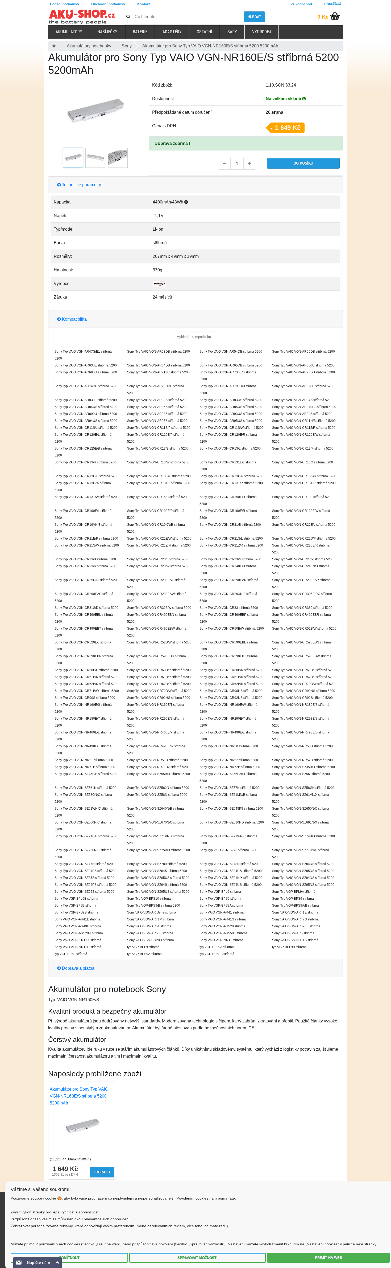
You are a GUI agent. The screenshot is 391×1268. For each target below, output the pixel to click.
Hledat (254, 17)
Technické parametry (81, 184)
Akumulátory (69, 31)
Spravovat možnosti (197, 1258)
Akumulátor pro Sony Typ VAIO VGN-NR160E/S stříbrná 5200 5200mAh (79, 1096)
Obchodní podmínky (108, 4)
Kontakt (143, 4)
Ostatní (204, 31)
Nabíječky (107, 31)
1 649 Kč (288, 127)
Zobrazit (102, 1172)
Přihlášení (332, 4)
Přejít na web (328, 1258)
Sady (232, 31)
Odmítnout (69, 1258)
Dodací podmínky (64, 4)
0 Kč (322, 17)
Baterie (140, 31)
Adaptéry (172, 31)
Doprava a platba (77, 968)
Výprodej (261, 31)
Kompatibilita (74, 319)
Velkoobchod (301, 4)
